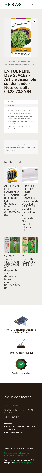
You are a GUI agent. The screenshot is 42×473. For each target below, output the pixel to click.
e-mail (30, 147)
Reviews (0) (11, 105)
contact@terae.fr (11, 405)
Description (11, 102)
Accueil (6, 62)
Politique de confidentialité (16, 455)
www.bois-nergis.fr (22, 462)
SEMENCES (12, 62)
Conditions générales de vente (17, 453)
